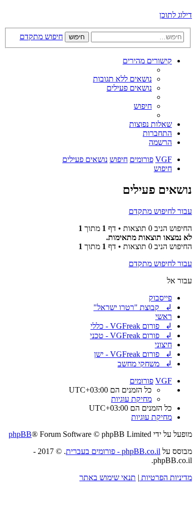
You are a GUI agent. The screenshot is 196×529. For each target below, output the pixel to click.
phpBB (20, 434)
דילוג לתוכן (175, 15)
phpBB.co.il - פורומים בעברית (113, 451)
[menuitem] (122, 78)
